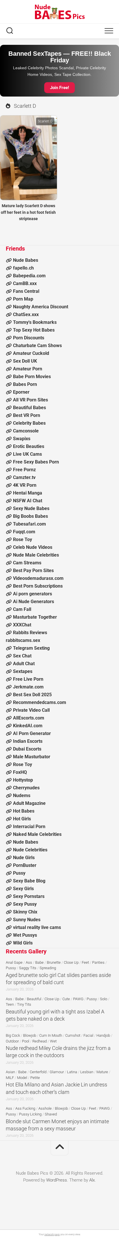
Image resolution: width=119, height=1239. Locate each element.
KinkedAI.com (27, 725)
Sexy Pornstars (28, 896)
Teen (10, 1004)
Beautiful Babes (29, 407)
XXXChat (22, 625)
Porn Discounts (28, 337)
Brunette (54, 962)
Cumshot (72, 1035)
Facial (88, 1035)
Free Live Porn (28, 679)
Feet (85, 962)
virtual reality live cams (37, 927)
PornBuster (24, 865)
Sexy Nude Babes (31, 508)
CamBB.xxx (25, 283)
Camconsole (26, 431)
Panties (98, 962)
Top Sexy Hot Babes (34, 330)
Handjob (103, 1035)
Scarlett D (45, 121)
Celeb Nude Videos (32, 547)
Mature (102, 1072)
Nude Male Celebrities (36, 555)
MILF (10, 1078)
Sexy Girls (23, 888)
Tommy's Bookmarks (35, 322)
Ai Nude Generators (33, 601)
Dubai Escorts (27, 749)
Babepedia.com (29, 275)
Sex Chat (22, 656)
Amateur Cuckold (31, 353)
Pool (25, 1041)
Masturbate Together (35, 617)
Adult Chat (24, 663)
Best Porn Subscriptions (38, 586)
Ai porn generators (32, 594)
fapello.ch (23, 268)
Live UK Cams (27, 454)
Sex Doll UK (25, 361)
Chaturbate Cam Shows (37, 345)
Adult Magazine (29, 803)
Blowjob (29, 1035)
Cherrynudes (26, 787)
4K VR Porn (24, 485)
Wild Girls (23, 943)
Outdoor (12, 1041)
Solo (103, 999)
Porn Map (23, 299)
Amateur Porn (27, 369)
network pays (52, 1234)
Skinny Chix (25, 912)
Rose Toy (22, 539)
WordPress (56, 1180)
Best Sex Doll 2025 (32, 694)
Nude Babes (25, 260)
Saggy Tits (27, 968)
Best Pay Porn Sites (33, 570)
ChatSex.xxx (26, 314)
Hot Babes (23, 811)
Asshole (45, 1108)
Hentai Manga (27, 493)
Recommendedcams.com (39, 702)
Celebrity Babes (29, 423)
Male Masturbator (31, 756)
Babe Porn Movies (32, 376)
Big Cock (13, 1035)
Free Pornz (24, 469)
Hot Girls (22, 818)
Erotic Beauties (28, 446)
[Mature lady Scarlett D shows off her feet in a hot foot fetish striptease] (28, 157)
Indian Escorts (27, 741)
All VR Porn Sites (30, 400)
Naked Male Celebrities (37, 834)
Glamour (57, 1072)
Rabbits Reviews (30, 632)
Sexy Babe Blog (29, 881)
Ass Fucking (25, 1108)
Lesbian (86, 1072)
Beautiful (34, 999)
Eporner (21, 392)
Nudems (21, 795)
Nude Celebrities (30, 850)
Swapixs (21, 438)
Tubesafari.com (29, 524)
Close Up (71, 962)
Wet (53, 1041)
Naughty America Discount (40, 306)
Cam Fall (22, 609)
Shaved (51, 1114)
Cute (66, 999)
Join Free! (59, 87)
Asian (10, 1072)
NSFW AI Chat (27, 500)
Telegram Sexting (31, 648)
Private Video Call (31, 710)
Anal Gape (14, 962)
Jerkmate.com (28, 687)
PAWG (78, 999)
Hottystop (23, 780)
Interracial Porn (29, 826)
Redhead (39, 1041)
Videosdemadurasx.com (38, 578)
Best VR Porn (26, 415)
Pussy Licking (30, 1114)
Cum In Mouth (50, 1035)
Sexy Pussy (25, 904)
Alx (92, 1180)
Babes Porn (25, 384)
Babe (39, 962)
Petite (35, 1078)
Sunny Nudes (26, 919)
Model (22, 1078)
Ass (29, 962)
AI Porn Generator (32, 733)
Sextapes (22, 671)
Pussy (19, 873)
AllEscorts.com (28, 718)
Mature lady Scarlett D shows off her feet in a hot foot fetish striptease (28, 212)
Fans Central (26, 291)
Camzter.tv (24, 477)
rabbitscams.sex (23, 640)
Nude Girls (24, 857)
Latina (72, 1072)
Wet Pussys (25, 935)
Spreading (48, 968)
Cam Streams (27, 562)
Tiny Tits (24, 1004)
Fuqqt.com (24, 531)
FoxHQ (20, 772)
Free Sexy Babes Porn (36, 462)
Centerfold (38, 1072)
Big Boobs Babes (30, 516)
